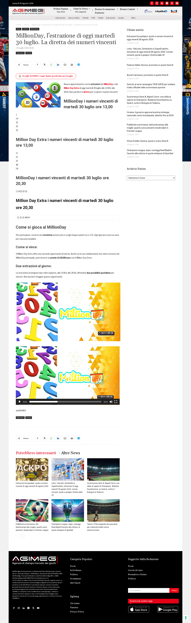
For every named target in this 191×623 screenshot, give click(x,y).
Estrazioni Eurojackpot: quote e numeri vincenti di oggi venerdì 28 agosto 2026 (150, 38)
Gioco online (74, 17)
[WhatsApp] (51, 65)
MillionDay (34, 29)
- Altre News (69, 453)
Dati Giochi (60, 17)
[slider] (65, 401)
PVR (93, 17)
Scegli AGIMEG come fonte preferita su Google (47, 76)
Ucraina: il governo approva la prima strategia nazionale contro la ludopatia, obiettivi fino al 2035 (150, 114)
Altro (133, 17)
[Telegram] (167, 3)
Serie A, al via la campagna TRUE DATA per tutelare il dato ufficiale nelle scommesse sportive (151, 86)
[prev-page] (18, 536)
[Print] (72, 65)
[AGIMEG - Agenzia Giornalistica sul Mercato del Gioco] (28, 11)
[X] (172, 3)
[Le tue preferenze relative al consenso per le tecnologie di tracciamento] (186, 618)
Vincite (85, 17)
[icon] (139, 612)
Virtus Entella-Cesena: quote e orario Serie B (147, 141)
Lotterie (25, 29)
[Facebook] (152, 3)
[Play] (19, 401)
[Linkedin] (162, 3)
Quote (121, 17)
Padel (100, 17)
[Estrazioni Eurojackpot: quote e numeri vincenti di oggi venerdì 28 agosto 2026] (32, 469)
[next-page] (22, 536)
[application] (68, 375)
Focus (26, 24)
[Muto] (111, 401)
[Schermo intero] (115, 401)
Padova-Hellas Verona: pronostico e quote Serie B (150, 65)
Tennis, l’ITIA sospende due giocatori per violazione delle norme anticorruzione (102, 527)
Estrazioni (110, 17)
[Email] (65, 65)
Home (18, 24)
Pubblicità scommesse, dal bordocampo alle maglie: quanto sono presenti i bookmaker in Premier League (32, 527)
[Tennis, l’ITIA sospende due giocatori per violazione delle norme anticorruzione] (103, 510)
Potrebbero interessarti (36, 453)
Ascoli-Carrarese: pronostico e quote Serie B (147, 75)
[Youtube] (177, 3)
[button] (68, 376)
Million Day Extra (71, 88)
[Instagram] (157, 3)
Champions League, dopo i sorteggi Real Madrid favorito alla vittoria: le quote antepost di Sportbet (66, 527)
